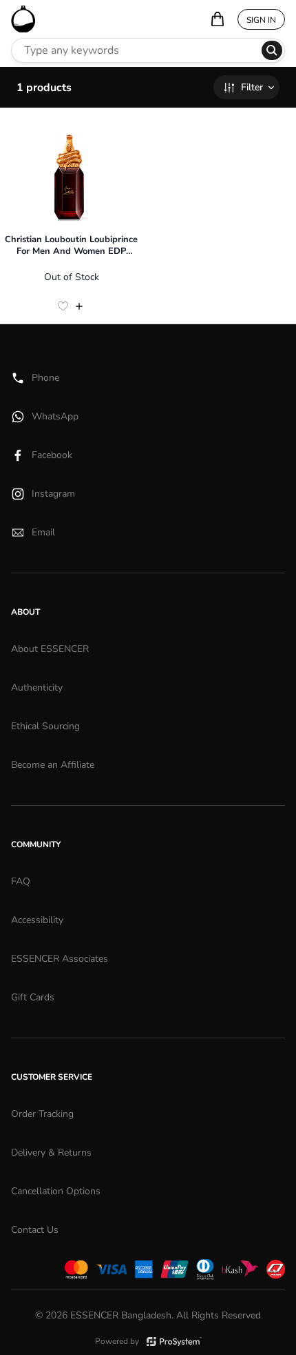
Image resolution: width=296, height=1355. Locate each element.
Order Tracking (42, 1113)
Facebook (52, 455)
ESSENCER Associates (59, 958)
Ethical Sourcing (45, 726)
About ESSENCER (50, 648)
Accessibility (37, 920)
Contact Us (35, 1229)
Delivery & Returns (51, 1152)
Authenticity (37, 687)
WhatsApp (55, 416)
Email (43, 532)
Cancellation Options (56, 1191)
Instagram (53, 493)
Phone (45, 377)
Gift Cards (32, 997)
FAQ (20, 881)
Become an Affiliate (52, 764)
